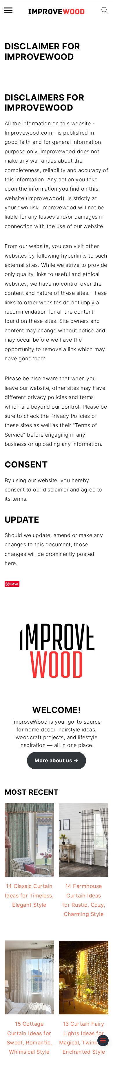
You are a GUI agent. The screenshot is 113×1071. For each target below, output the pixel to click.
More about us (53, 760)
